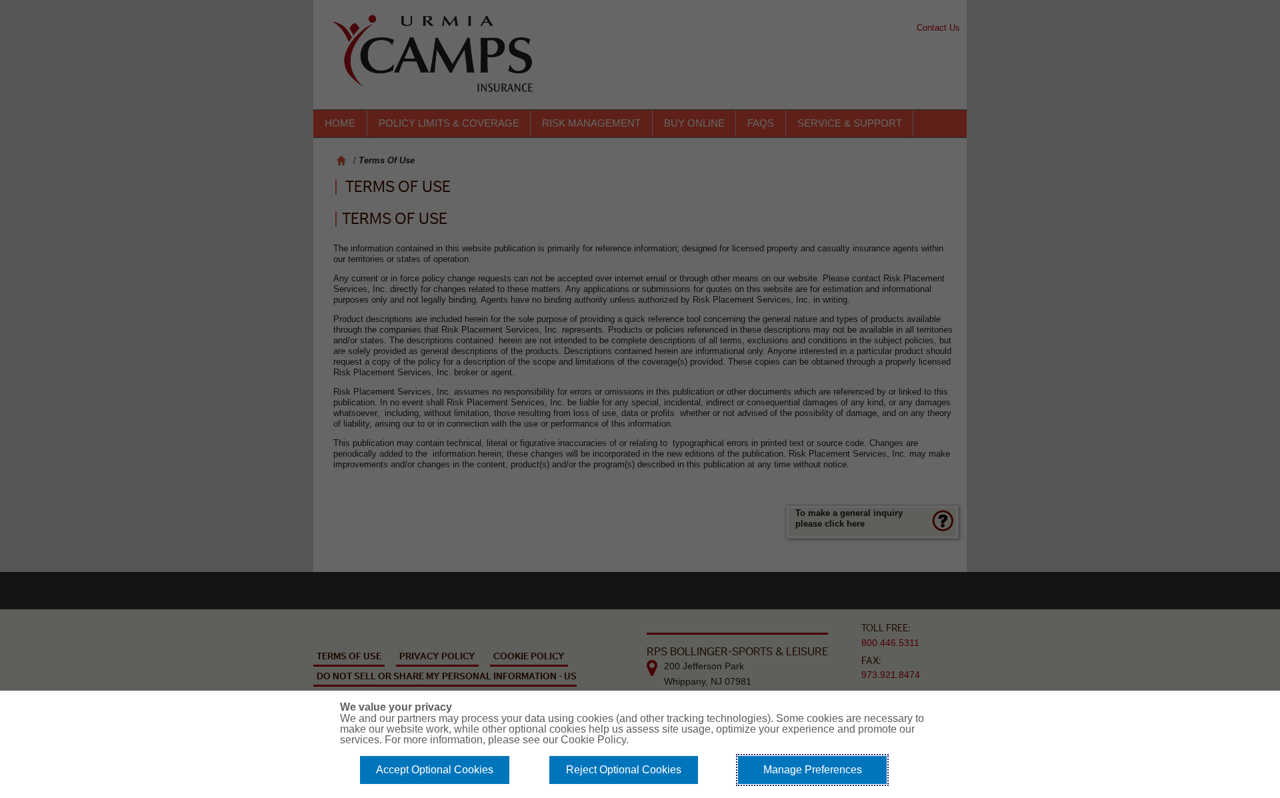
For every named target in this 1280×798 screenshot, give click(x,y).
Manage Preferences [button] (812, 769)
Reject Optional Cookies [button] (623, 769)
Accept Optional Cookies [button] (434, 769)
